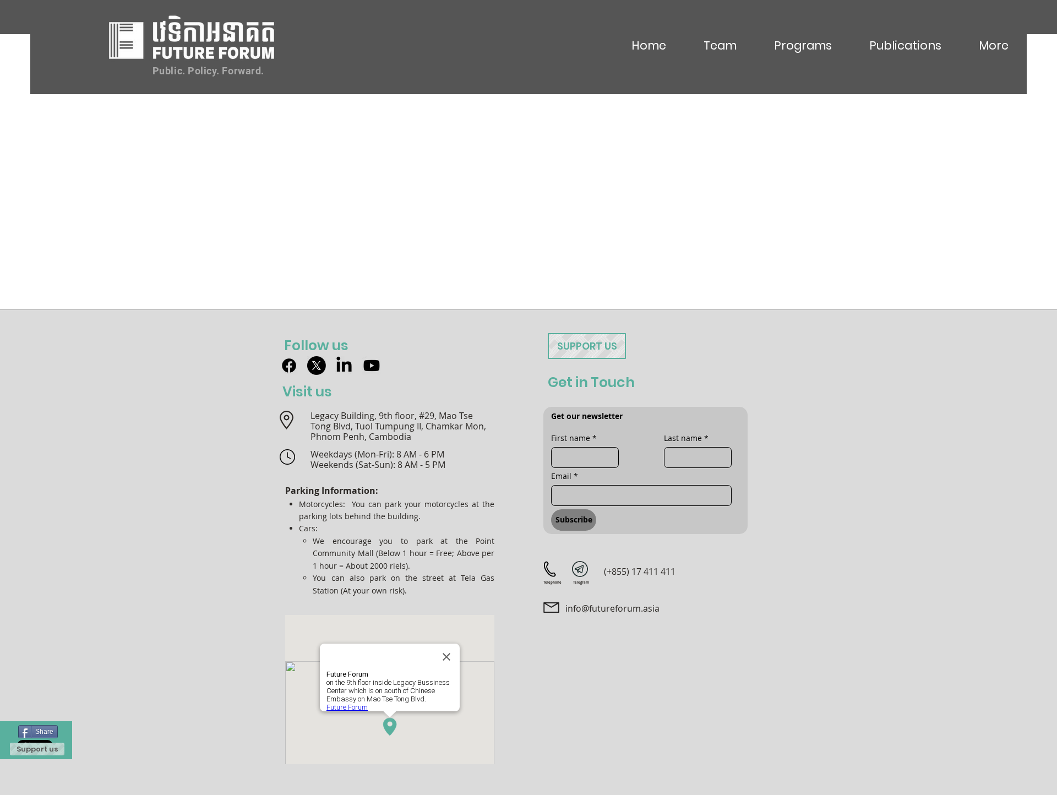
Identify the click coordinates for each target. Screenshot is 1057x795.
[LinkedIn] (344, 365)
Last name (686, 438)
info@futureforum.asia (612, 608)
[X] (316, 365)
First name (574, 438)
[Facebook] (289, 365)
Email (564, 476)
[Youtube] (371, 365)
